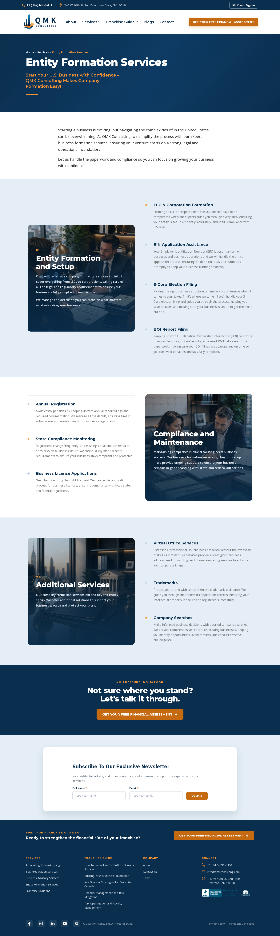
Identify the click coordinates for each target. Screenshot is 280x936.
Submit (197, 796)
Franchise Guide (120, 22)
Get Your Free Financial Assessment (223, 22)
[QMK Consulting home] (36, 22)
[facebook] (29, 923)
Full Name (79, 788)
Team (146, 878)
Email (133, 788)
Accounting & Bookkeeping (43, 865)
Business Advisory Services (42, 878)
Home (30, 52)
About (71, 22)
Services (89, 22)
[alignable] (76, 923)
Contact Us (150, 871)
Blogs (149, 22)
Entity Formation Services (42, 884)
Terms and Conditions (241, 923)
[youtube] (64, 923)
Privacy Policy (217, 923)
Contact (167, 22)
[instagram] (41, 923)
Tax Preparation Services (42, 871)
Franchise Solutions (38, 891)
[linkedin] (53, 923)
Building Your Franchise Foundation (106, 876)
